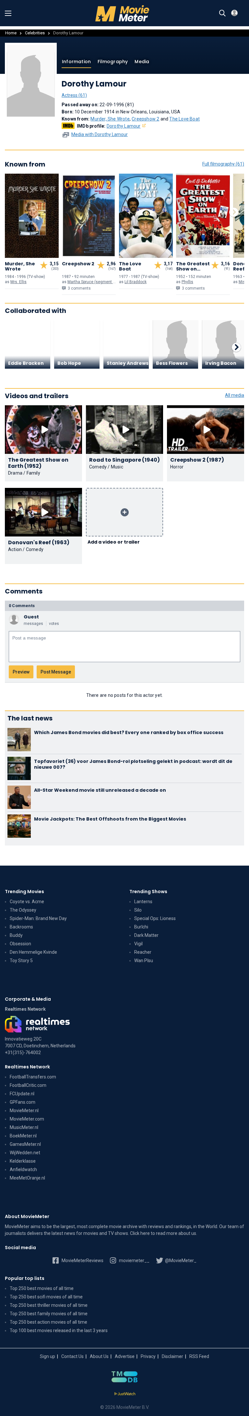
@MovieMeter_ (180, 1260)
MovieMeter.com (27, 1119)
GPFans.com (22, 1102)
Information (76, 61)
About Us (99, 1356)
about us (187, 1233)
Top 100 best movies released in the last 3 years (59, 1330)
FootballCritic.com (28, 1085)
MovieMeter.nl (24, 1110)
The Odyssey (23, 910)
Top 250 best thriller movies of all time (49, 1305)
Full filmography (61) (223, 164)
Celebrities (35, 32)
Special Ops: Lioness (155, 918)
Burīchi (141, 926)
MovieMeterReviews (82, 1260)
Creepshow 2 (145, 118)
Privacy (148, 1356)
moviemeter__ (133, 1260)
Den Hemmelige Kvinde (33, 952)
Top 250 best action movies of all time (48, 1322)
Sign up (47, 1356)
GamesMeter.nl (25, 1144)
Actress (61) (74, 95)
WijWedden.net (25, 1152)
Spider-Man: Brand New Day (38, 918)
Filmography (113, 61)
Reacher (142, 952)
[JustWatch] (124, 1394)
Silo (138, 910)
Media (142, 61)
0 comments (22, 605)
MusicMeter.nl (24, 1127)
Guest (31, 617)
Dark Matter (146, 935)
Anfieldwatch (23, 1169)
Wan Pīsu (143, 960)
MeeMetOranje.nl (27, 1177)
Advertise (125, 1356)
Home (11, 32)
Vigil (138, 943)
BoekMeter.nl (23, 1135)
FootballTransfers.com (33, 1076)
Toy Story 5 (21, 960)
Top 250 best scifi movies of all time (46, 1296)
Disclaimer (172, 1356)
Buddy (16, 935)
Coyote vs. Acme (27, 901)
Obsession (20, 943)
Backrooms (21, 926)
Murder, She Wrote (109, 118)
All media (234, 395)
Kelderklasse (23, 1161)
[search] (222, 13)
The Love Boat (184, 118)
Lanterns (143, 901)
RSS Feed (199, 1356)
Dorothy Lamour (124, 126)
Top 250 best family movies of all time (49, 1313)
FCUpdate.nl (22, 1093)
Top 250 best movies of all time (42, 1288)
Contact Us (72, 1356)
